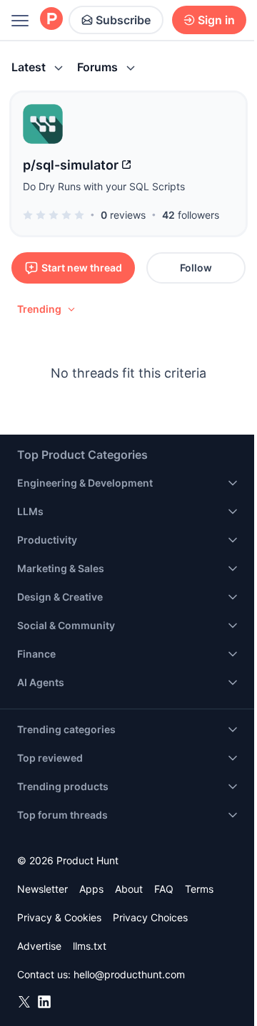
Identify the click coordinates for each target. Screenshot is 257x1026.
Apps (91, 889)
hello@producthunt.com (129, 974)
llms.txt (89, 946)
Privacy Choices (150, 917)
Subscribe (123, 20)
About (129, 889)
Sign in (216, 20)
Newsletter (42, 889)
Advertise (39, 946)
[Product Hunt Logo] (51, 19)
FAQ (163, 889)
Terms (199, 889)
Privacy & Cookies (59, 917)
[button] (47, 309)
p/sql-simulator (71, 164)
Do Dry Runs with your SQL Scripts (104, 186)
